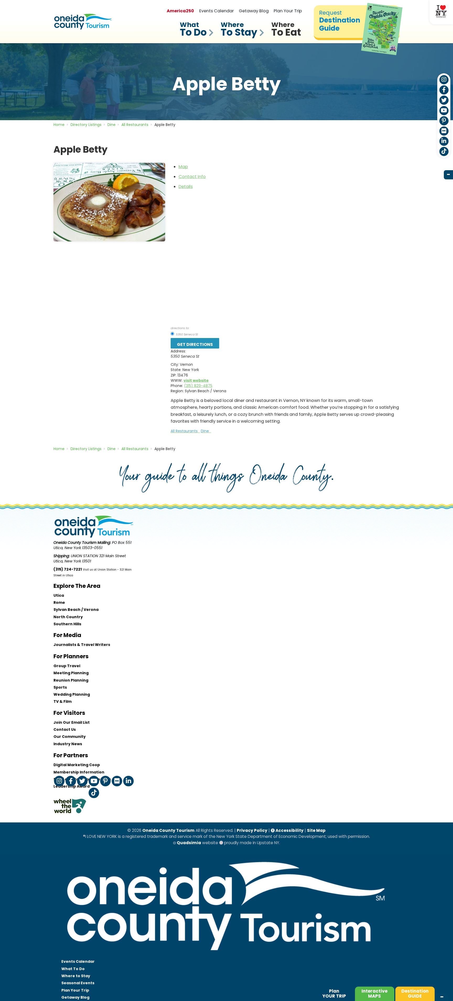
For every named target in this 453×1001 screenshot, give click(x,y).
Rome (59, 602)
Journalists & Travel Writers (81, 644)
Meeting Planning (71, 673)
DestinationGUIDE (415, 993)
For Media (67, 635)
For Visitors (69, 713)
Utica (58, 595)
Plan (334, 993)
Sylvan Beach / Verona (76, 609)
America (180, 11)
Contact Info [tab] (192, 177)
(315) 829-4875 (198, 385)
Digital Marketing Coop (76, 764)
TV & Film (62, 701)
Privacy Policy (252, 830)
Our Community (69, 736)
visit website (196, 380)
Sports (60, 687)
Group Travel (66, 665)
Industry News (67, 743)
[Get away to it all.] (226, 955)
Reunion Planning (70, 680)
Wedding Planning (71, 694)
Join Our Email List (71, 722)
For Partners (70, 755)
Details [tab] (186, 187)
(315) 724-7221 (67, 569)
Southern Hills (67, 624)
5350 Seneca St (186, 334)
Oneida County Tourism (168, 830)
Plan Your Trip (288, 11)
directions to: (180, 328)
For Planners (71, 656)
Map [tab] (183, 167)
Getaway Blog (254, 11)
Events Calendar (216, 11)
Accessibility (289, 830)
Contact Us (64, 729)
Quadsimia (189, 842)
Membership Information (78, 772)
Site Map (316, 830)
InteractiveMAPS (374, 993)
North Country (68, 617)
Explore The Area (76, 586)
